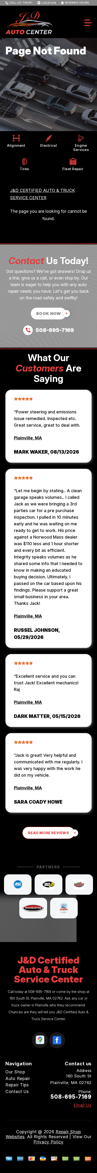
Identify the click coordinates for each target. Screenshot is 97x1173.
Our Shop (15, 1071)
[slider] (23, 399)
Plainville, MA (28, 437)
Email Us (82, 1105)
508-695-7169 (39, 991)
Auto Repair (17, 1078)
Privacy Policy (48, 1141)
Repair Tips (17, 1084)
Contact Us (17, 1091)
